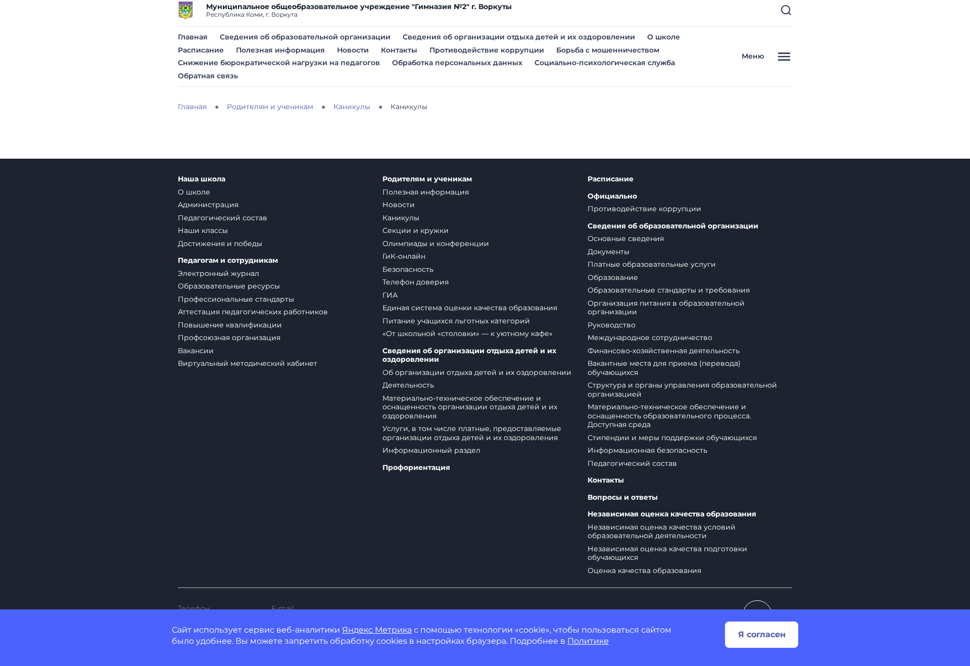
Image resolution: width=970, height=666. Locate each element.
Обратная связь (208, 75)
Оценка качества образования (644, 570)
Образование (613, 277)
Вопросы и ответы (623, 497)
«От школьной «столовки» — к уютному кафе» (467, 333)
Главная (193, 36)
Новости (353, 50)
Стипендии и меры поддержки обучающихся (672, 437)
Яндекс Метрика (377, 630)
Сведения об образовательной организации (305, 36)
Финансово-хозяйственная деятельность (664, 350)
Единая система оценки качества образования (469, 307)
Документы (608, 251)
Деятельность (408, 385)
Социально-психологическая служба (605, 62)
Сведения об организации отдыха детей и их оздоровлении (519, 36)
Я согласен (762, 634)
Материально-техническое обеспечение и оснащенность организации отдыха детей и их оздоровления (469, 407)
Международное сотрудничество (650, 337)
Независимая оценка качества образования (672, 514)
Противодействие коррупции (486, 50)
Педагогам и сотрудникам (228, 260)
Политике (588, 641)
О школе (663, 36)
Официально (612, 196)
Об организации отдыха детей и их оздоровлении (476, 372)
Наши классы (203, 230)
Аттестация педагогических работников (253, 311)
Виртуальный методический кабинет (247, 363)
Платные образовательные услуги (652, 264)
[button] (786, 10)
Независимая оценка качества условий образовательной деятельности (662, 531)
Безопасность (407, 269)
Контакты (399, 50)
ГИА (390, 295)
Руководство (612, 324)
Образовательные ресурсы (229, 286)
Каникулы (400, 217)
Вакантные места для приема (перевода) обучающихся (664, 368)
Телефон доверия (415, 282)
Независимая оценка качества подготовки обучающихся (667, 553)
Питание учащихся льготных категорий (456, 320)
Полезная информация (280, 50)
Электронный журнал (218, 273)
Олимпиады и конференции (435, 243)
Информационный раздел (431, 450)
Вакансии (196, 350)
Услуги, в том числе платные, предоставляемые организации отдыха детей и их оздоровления (471, 433)
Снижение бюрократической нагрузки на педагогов (279, 62)
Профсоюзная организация (229, 337)
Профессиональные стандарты (236, 299)
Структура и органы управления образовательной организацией (682, 389)
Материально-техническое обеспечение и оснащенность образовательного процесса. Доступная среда (669, 415)
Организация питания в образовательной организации (666, 308)
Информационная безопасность (647, 450)
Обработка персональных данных (457, 62)
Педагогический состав (222, 217)
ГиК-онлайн (403, 256)
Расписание (201, 50)
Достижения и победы (220, 243)
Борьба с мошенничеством (607, 50)
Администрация (208, 204)
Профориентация (416, 467)
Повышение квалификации (230, 324)
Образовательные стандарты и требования (669, 290)
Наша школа (201, 179)
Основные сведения (626, 238)
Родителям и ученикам (427, 179)
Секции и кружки (415, 230)
